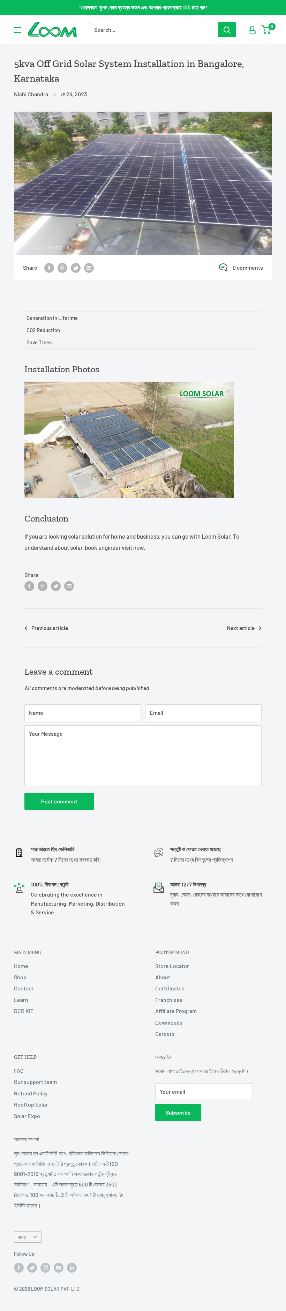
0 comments (248, 267)
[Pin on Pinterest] (62, 267)
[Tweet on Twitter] (76, 267)
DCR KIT (23, 1010)
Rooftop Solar (31, 1104)
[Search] (227, 29)
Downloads (168, 1022)
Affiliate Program (176, 1010)
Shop (20, 977)
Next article (241, 628)
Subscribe (178, 1112)
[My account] (252, 29)
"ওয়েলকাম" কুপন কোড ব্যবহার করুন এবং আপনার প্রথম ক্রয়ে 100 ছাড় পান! (143, 7)
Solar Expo (27, 1116)
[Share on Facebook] (49, 267)
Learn (21, 999)
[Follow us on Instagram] (45, 1267)
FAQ (18, 1070)
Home (21, 965)
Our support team (35, 1081)
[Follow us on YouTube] (58, 1267)
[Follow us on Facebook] (19, 1267)
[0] (266, 29)
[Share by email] (89, 267)
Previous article (49, 628)
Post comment (59, 801)
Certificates (170, 988)
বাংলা (22, 1237)
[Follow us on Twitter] (32, 1267)
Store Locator (172, 965)
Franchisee (169, 999)
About (162, 977)
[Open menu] (17, 30)
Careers (165, 1033)
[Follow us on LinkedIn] (72, 1267)
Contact (23, 988)
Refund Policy (31, 1093)
